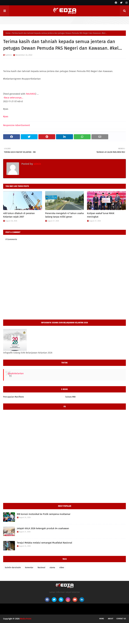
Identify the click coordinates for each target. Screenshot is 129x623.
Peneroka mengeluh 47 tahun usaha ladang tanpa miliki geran (64, 215)
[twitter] (121, 3)
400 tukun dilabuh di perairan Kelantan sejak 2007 (19, 215)
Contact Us (121, 619)
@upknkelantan (16, 373)
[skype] (61, 599)
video (61, 567)
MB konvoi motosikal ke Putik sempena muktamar (43, 514)
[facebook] (116, 3)
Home (8, 33)
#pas (5, 116)
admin (9, 55)
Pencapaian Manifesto (13, 397)
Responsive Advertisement (16, 125)
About (110, 619)
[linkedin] (81, 599)
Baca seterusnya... (13, 97)
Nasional (41, 567)
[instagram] (126, 3)
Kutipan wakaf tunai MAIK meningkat (100, 215)
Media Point (25, 618)
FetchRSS (30, 93)
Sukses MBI (70, 397)
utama (52, 567)
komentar (29, 567)
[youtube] (75, 599)
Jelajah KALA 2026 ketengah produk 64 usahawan (43, 528)
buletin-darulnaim (13, 567)
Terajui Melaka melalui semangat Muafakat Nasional (44, 542)
